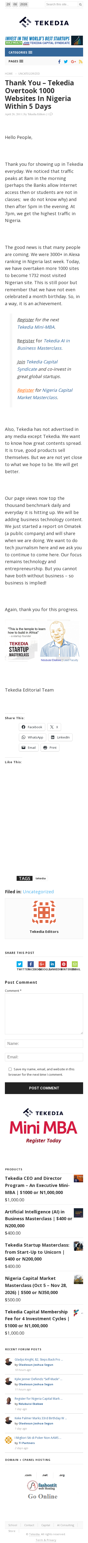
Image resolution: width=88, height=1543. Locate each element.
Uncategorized (29, 73)
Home (9, 73)
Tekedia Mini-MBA (35, 327)
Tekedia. (34, 1534)
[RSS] (80, 61)
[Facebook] (58, 61)
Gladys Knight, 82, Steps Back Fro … (39, 1359)
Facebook (33, 969)
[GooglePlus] (72, 61)
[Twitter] (64, 61)
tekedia (41, 878)
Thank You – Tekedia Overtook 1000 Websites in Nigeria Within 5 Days (39, 94)
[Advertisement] (44, 826)
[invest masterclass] (44, 667)
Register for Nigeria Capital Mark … (39, 1399)
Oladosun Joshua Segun (36, 1364)
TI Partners (27, 1443)
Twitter (22, 969)
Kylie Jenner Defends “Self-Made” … (38, 1379)
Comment (13, 990)
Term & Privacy (46, 1540)
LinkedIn (55, 969)
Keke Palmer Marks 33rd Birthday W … (41, 1418)
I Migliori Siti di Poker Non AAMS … (38, 1438)
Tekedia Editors (36, 114)
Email (76, 969)
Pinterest (66, 969)
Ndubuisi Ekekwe (31, 1404)
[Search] (80, 4)
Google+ (44, 969)
